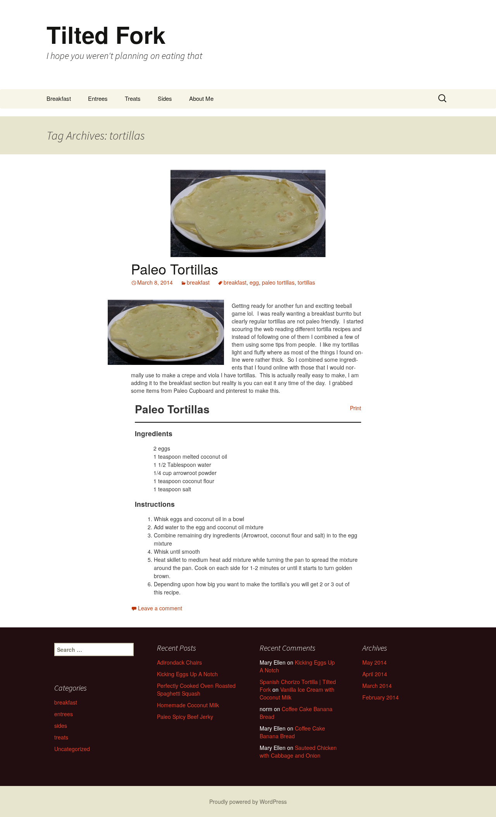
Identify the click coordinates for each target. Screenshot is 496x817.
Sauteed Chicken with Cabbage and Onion (298, 751)
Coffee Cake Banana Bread (296, 712)
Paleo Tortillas (174, 268)
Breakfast (58, 98)
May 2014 (374, 662)
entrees (63, 714)
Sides (165, 98)
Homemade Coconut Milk (188, 705)
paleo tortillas (278, 282)
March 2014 (377, 685)
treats (61, 737)
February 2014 (380, 697)
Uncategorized (72, 749)
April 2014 (374, 674)
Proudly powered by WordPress (248, 801)
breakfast (198, 282)
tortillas (306, 282)
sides (60, 725)
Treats (133, 98)
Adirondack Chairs (179, 662)
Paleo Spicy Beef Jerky (185, 716)
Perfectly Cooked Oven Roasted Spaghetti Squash (196, 689)
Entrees (98, 98)
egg (254, 282)
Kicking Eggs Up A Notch (187, 674)
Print (355, 408)
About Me (201, 98)
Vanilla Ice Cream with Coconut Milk (297, 693)
